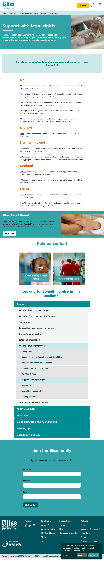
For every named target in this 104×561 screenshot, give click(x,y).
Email (25, 492)
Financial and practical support (34, 368)
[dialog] (81, 551)
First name (27, 469)
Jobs (42, 541)
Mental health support (30, 391)
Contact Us (45, 525)
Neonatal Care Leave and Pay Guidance (38, 316)
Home (5, 13)
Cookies (84, 537)
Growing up (23, 428)
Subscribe (30, 504)
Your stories (24, 322)
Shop (61, 529)
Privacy (84, 525)
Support (13, 13)
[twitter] (30, 525)
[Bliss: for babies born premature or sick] (8, 5)
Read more (9, 233)
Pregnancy (25, 385)
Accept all (94, 555)
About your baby (26, 408)
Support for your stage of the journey (37, 328)
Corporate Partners (48, 529)
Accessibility (86, 533)
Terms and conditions (89, 541)
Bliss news (45, 537)
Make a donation (66, 525)
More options (68, 555)
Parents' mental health (69, 278)
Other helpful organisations (28, 13)
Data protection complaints (91, 529)
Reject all (82, 555)
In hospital (23, 415)
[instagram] (34, 525)
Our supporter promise (68, 533)
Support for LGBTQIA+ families (33, 402)
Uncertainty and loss (28, 434)
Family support (26, 351)
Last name (27, 480)
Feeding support (27, 396)
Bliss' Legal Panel (27, 374)
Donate (83, 5)
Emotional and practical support (35, 277)
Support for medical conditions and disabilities (40, 357)
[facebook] (26, 525)
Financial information (29, 340)
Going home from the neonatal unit (37, 421)
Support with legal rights (32, 379)
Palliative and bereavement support (35, 362)
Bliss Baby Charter (48, 533)
